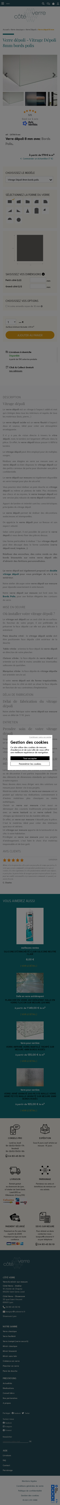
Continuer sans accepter (40, 737)
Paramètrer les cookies (30, 763)
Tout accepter (30, 758)
